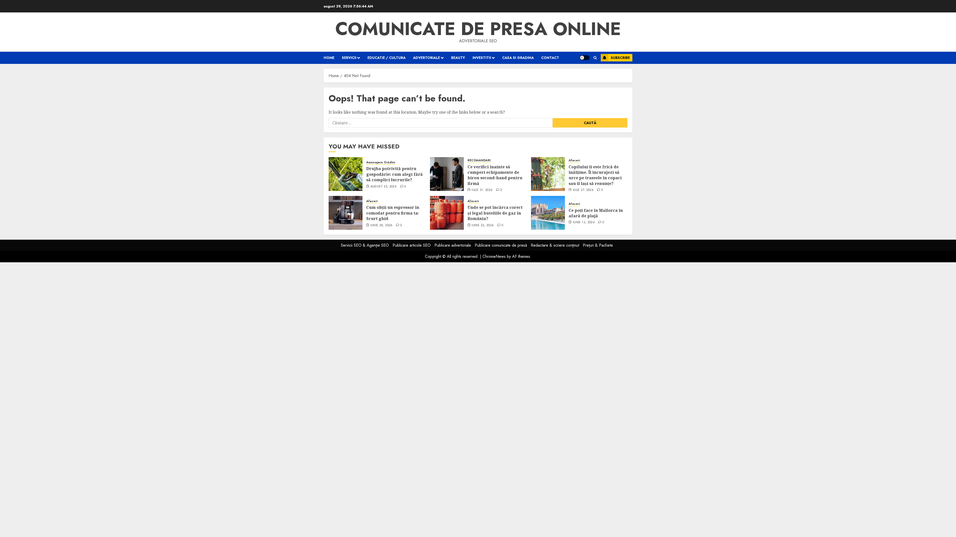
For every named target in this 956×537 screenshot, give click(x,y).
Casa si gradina (518, 57)
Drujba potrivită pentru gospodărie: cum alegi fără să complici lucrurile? (394, 174)
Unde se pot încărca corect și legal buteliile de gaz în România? (495, 213)
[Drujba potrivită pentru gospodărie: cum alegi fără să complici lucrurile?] (345, 174)
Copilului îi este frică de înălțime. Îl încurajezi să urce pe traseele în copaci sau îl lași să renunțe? (595, 175)
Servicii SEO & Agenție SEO (365, 245)
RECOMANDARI (479, 160)
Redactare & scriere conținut (555, 245)
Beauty (458, 57)
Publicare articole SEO (412, 245)
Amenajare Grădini (380, 162)
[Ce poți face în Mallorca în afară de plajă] (548, 213)
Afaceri (574, 160)
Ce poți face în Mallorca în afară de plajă (596, 213)
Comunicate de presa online (478, 29)
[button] (595, 58)
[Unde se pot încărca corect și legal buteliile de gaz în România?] (447, 213)
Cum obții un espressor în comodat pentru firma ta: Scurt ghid (392, 213)
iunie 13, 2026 (584, 222)
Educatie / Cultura (386, 57)
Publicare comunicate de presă (501, 245)
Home (329, 57)
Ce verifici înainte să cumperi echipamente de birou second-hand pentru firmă (495, 175)
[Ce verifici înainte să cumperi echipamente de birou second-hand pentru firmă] (447, 174)
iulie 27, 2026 (583, 190)
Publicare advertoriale (452, 245)
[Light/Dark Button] (585, 57)
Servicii (349, 57)
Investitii (482, 57)
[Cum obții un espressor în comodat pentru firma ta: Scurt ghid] (345, 213)
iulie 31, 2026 (482, 190)
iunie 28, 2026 (381, 225)
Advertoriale (426, 57)
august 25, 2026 (383, 187)
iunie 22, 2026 (483, 225)
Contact (550, 57)
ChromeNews (494, 256)
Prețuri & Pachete (598, 245)
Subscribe (620, 57)
